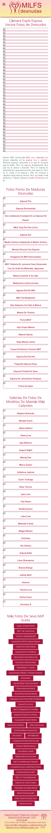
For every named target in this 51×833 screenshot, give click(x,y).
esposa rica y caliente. (37, 160)
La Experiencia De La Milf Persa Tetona (25, 767)
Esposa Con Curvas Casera (25, 783)
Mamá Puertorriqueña (25, 793)
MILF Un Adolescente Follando (26, 762)
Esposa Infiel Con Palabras (25, 652)
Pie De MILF (17, 735)
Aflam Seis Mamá (37, 725)
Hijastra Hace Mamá (16, 725)
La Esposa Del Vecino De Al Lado (26, 741)
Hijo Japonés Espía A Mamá (26, 720)
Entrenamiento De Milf (26, 772)
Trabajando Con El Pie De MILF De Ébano (25, 699)
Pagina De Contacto (29, 815)
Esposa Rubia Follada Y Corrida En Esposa (25, 673)
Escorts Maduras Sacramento (25, 730)
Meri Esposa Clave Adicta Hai (25, 657)
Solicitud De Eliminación (19, 817)
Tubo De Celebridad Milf (26, 636)
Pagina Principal (12, 815)
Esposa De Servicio (25, 704)
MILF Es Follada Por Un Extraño (26, 709)
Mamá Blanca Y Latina (26, 668)
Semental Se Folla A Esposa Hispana (25, 641)
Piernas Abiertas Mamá (26, 688)
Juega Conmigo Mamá (26, 626)
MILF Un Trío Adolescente (26, 777)
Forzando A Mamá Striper (25, 662)
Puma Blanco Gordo (25, 751)
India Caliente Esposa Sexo (25, 798)
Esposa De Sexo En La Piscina (25, 715)
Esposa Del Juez (25, 803)
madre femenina (36, 178)
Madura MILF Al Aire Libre (25, 756)
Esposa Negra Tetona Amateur (25, 683)
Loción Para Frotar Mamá (25, 647)
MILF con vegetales (35, 158)
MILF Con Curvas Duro (25, 631)
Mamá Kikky (25, 678)
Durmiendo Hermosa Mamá (26, 694)
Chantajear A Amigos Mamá (25, 788)
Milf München (33, 735)
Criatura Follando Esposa (25, 746)
